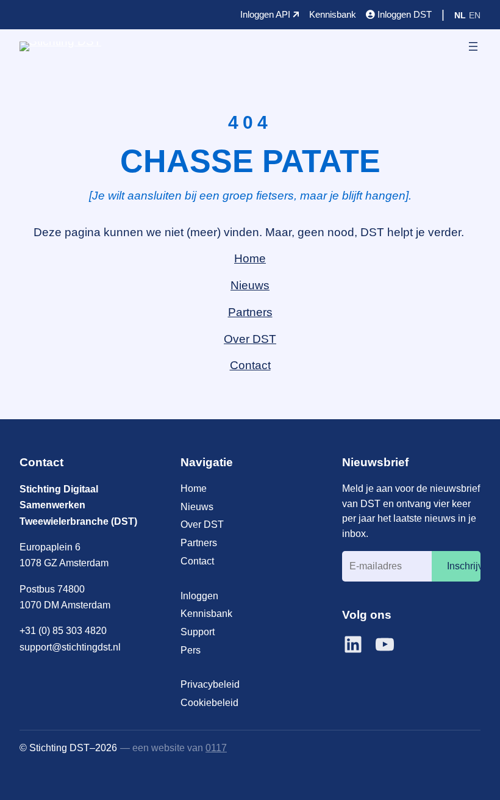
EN (474, 15)
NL (460, 15)
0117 (216, 747)
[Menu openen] (473, 46)
